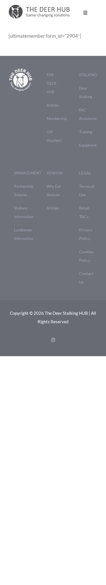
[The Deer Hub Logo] (41, 7)
